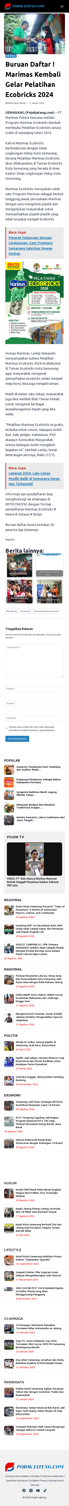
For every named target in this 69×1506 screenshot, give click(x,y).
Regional (11, 56)
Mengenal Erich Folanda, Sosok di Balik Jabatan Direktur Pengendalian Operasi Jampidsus (39, 1017)
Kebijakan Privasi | (38, 1480)
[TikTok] (45, 1490)
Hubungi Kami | (56, 1480)
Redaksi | (25, 1476)
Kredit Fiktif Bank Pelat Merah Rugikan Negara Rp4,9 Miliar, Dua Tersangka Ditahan (38, 1192)
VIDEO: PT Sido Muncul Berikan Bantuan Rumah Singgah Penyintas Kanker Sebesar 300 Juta (33, 882)
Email (11, 703)
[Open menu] (62, 6)
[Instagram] (31, 1490)
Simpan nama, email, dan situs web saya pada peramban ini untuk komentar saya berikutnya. (32, 728)
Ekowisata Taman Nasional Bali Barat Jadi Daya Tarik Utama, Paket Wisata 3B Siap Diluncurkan (40, 1410)
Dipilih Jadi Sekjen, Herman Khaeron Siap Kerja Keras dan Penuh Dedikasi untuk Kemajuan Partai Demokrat (40, 1061)
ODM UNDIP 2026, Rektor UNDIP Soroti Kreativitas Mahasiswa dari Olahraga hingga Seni (39, 998)
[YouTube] (38, 1490)
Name (11, 688)
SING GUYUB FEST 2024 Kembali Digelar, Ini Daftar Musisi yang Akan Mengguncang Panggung (40, 1291)
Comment (13, 647)
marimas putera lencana (46, 611)
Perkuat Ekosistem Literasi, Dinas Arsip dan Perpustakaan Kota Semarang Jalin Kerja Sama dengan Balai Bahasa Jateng (39, 979)
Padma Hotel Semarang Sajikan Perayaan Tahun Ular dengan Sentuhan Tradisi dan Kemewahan (40, 1391)
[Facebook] (24, 1490)
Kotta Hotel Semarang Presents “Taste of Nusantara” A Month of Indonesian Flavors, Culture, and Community (40, 909)
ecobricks (12, 611)
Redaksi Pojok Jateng (15, 103)
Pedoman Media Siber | (53, 1476)
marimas (25, 611)
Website (11, 718)
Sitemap (34, 1484)
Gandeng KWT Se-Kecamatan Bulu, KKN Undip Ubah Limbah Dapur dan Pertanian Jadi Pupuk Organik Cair (39, 928)
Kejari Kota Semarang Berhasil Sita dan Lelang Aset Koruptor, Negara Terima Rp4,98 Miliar (38, 1227)
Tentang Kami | (12, 1476)
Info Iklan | (35, 1476)
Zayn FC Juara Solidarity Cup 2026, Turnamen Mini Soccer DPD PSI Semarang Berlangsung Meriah (40, 1344)
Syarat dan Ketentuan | (17, 1480)
